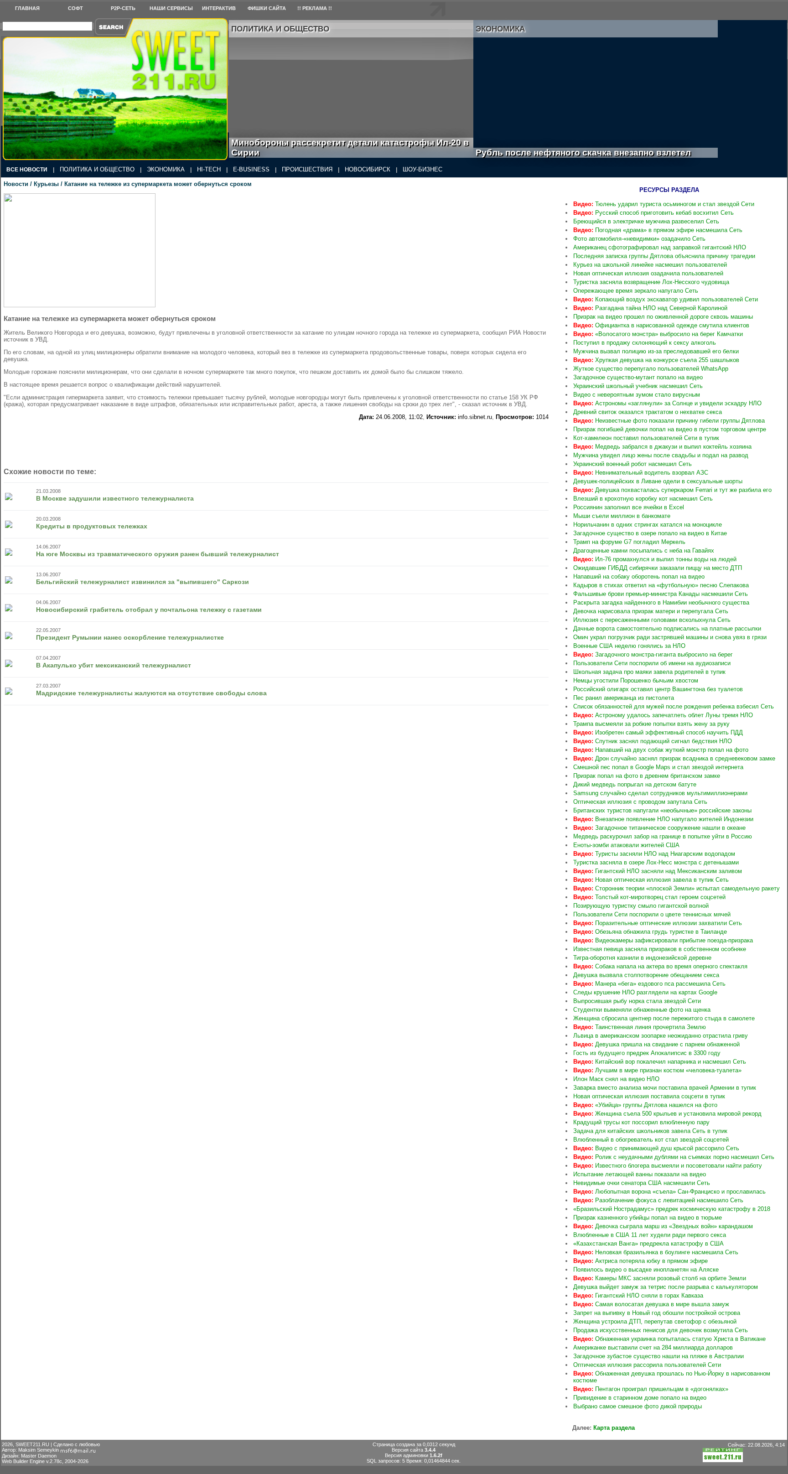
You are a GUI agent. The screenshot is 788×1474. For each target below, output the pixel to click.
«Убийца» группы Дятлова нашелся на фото (645, 1105)
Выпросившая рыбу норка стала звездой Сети (637, 1001)
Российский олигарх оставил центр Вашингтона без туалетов (658, 689)
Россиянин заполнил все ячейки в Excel (628, 507)
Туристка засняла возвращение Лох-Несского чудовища (651, 282)
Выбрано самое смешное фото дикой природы (637, 1406)
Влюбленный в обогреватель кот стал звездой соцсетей (651, 1139)
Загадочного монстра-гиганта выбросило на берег (653, 654)
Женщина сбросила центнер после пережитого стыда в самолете (664, 1018)
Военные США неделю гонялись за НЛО (629, 645)
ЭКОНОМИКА (166, 169)
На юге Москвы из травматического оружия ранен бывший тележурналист (157, 554)
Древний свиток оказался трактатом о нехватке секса (647, 412)
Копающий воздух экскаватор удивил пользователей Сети (665, 299)
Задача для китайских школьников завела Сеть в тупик (650, 1130)
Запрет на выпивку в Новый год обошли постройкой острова (656, 1312)
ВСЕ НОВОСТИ (26, 169)
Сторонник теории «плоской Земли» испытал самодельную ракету (676, 888)
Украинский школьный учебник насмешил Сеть (638, 386)
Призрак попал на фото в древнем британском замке (646, 775)
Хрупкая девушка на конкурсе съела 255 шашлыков (656, 360)
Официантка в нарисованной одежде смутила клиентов (661, 325)
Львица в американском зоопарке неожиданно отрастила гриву (660, 1035)
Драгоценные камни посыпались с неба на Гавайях (643, 550)
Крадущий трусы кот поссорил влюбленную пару (641, 1122)
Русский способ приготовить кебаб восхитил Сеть (653, 212)
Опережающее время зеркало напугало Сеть (635, 290)
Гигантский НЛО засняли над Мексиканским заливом (657, 871)
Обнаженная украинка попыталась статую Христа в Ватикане (669, 1338)
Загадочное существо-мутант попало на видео (638, 377)
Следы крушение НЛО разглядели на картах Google (645, 992)
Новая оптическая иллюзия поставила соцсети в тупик (649, 1096)
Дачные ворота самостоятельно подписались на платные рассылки (667, 628)
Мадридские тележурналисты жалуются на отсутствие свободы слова (151, 693)
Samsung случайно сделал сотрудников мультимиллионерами (660, 793)
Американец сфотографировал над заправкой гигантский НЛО (659, 247)
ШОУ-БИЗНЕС (422, 169)
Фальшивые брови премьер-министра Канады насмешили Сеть (660, 593)
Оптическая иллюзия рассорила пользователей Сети (647, 1364)
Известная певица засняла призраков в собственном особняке (659, 949)
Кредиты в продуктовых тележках (91, 526)
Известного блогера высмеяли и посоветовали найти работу (667, 1165)
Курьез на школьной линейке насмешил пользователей (650, 264)
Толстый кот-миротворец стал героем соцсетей (649, 897)
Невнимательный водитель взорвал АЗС (640, 472)
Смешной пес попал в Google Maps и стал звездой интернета (658, 767)
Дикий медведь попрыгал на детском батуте (634, 784)
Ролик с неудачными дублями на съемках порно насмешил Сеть (673, 1156)
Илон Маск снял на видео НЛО (616, 1079)
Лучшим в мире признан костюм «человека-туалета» (657, 1070)
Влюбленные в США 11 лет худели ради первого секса (649, 1234)
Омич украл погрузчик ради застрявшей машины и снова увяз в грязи (670, 637)
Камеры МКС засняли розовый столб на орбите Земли (659, 1278)
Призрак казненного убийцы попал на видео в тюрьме (647, 1217)
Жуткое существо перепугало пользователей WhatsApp (650, 368)
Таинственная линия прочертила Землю (639, 1027)
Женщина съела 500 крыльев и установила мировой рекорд (667, 1113)
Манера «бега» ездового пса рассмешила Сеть (649, 983)
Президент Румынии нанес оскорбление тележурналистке (130, 637)
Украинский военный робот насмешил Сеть (632, 463)
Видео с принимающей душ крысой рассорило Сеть (656, 1148)
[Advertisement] (276, 440)
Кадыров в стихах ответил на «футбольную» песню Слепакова (661, 585)
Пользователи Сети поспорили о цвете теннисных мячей (652, 914)
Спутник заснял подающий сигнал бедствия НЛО (652, 741)
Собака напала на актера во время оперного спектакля (660, 966)
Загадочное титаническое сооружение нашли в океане (659, 827)
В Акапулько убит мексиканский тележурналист (113, 665)
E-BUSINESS (251, 169)
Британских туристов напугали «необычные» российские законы (662, 810)
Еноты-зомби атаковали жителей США (626, 845)
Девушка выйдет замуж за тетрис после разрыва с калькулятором (665, 1286)
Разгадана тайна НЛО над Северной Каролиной (650, 308)
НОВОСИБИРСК (367, 169)
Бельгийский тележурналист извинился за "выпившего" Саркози (142, 581)
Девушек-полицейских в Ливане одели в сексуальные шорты (657, 481)
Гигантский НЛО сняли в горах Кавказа (638, 1295)
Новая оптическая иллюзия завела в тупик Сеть (651, 879)
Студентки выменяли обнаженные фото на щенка (641, 1009)
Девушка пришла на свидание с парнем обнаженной (656, 1044)
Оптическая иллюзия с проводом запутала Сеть (640, 801)
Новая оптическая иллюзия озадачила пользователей (648, 273)
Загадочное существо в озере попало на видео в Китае (650, 533)
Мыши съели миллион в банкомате (621, 515)
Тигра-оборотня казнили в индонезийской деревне (642, 957)
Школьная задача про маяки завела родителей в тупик (649, 671)
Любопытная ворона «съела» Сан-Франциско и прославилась (669, 1191)
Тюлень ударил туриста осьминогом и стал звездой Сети (663, 204)
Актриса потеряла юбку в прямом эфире (640, 1260)
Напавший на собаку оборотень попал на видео (639, 576)
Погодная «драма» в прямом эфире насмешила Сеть (657, 230)
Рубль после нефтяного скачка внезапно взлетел (593, 152)
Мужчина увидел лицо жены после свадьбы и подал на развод (660, 455)
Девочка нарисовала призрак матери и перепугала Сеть (650, 611)
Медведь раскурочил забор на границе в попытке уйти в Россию (662, 836)
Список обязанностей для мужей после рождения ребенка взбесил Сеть (673, 706)
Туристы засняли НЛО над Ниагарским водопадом (654, 853)
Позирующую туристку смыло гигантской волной (641, 905)
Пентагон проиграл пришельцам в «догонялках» (650, 1389)
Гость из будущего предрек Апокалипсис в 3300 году (647, 1053)
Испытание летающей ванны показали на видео (639, 1174)
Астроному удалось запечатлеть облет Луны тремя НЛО (663, 715)
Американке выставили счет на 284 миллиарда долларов (653, 1347)
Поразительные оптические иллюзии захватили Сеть (657, 923)
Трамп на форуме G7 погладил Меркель (629, 541)
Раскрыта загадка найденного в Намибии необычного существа (661, 602)
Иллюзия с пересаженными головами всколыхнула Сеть (652, 619)
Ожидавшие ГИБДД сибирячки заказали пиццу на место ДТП (657, 567)
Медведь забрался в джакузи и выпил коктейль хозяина (662, 446)
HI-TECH (209, 169)
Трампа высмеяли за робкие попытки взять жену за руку (651, 723)
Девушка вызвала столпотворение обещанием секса (646, 975)
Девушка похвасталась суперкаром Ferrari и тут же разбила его (672, 489)
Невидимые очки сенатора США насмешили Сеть (641, 1182)
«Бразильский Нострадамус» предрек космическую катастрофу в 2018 (671, 1208)
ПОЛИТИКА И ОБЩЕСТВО (97, 169)
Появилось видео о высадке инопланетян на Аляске (646, 1269)
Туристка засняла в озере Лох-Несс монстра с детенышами (656, 862)
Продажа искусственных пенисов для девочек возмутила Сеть (660, 1330)
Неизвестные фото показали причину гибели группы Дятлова (669, 420)
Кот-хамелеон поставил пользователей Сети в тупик (646, 437)
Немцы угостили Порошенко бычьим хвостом (635, 680)
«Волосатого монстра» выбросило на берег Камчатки (658, 334)
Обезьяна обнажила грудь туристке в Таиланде (650, 931)
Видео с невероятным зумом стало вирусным (636, 394)
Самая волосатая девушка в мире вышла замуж (651, 1304)
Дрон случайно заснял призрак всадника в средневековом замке (674, 758)
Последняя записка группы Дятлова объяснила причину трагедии (664, 256)
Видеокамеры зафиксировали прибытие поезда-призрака (663, 940)
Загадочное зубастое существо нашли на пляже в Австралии (658, 1356)
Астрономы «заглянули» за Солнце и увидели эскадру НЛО (667, 403)
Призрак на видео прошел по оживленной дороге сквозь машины (663, 316)
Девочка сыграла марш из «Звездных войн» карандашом (663, 1226)
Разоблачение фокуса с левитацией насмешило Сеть (658, 1200)
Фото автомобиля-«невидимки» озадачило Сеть (639, 238)
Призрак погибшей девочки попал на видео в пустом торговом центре (669, 429)
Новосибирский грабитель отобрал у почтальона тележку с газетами (149, 609)
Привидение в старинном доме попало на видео (639, 1397)
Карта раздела (614, 1427)
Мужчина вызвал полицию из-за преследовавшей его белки (656, 351)
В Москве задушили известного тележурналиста (115, 498)
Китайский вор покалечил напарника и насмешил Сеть (659, 1061)
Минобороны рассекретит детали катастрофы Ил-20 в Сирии (350, 147)
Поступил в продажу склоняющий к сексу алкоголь (644, 342)
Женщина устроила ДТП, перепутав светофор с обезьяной (654, 1321)
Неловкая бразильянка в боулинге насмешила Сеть (655, 1252)
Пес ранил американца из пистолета (623, 697)
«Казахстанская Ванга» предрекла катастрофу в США (648, 1243)
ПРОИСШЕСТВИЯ (307, 169)
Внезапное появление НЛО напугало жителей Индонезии (663, 819)
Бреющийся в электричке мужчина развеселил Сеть (646, 221)
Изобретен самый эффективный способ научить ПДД (658, 732)
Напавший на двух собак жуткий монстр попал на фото (660, 749)
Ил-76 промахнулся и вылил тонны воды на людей (654, 559)
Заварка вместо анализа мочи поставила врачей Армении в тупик (664, 1087)
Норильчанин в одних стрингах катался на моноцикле (647, 524)
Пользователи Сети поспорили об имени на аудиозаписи (652, 663)
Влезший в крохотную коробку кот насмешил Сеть (643, 498)
